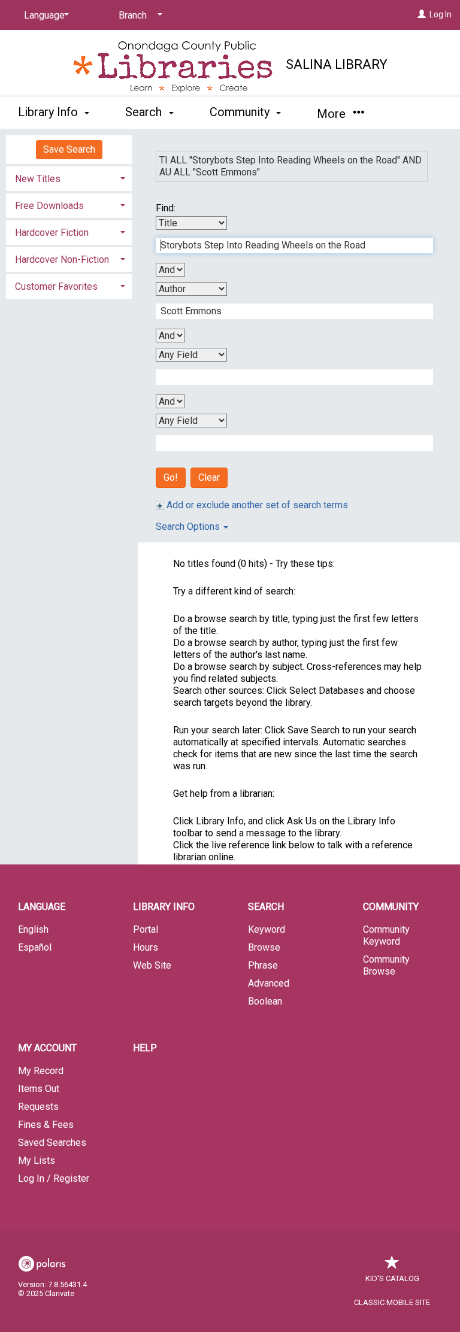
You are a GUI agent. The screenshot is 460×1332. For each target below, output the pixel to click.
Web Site (152, 965)
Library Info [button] (49, 112)
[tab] (69, 177)
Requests (38, 1106)
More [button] (333, 114)
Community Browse (386, 965)
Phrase (263, 965)
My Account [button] (47, 1048)
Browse (264, 947)
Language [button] (41, 906)
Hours (145, 947)
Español (35, 947)
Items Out (38, 1088)
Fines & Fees (46, 1124)
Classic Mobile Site (392, 1302)
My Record (40, 1070)
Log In (440, 14)
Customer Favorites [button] (56, 286)
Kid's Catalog (392, 1278)
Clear (209, 477)
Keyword (266, 929)
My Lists (36, 1160)
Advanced (268, 983)
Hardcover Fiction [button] (52, 232)
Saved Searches (52, 1142)
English (33, 929)
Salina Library (337, 64)
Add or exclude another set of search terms (256, 505)
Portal (145, 929)
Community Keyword (386, 935)
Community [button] (241, 112)
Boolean (265, 1001)
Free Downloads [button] (49, 205)
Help (145, 1048)
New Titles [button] (37, 178)
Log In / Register (53, 1178)
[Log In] (421, 14)
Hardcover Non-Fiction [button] (62, 259)
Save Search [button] (69, 149)
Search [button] (145, 112)
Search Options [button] (189, 526)
